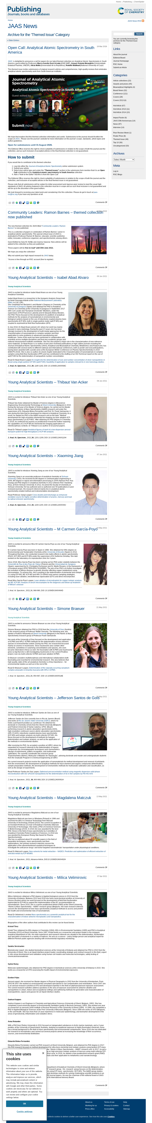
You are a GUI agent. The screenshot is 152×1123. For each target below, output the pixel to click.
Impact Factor (118, 118)
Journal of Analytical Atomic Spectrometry (45, 166)
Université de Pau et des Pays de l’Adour (24, 564)
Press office (90, 1109)
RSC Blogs (117, 174)
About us (88, 1102)
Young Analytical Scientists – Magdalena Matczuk (49, 797)
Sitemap (126, 1109)
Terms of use (109, 1102)
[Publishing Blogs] (76, 11)
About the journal (120, 54)
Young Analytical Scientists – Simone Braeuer (46, 608)
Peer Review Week (121, 133)
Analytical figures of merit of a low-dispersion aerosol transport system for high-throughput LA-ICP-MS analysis (39, 431)
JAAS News (22, 26)
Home (118, 2)
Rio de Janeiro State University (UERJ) (34, 721)
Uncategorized (119, 146)
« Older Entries (13, 40)
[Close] (43, 1053)
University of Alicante (55, 552)
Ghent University (49, 405)
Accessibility (109, 1109)
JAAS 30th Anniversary (122, 121)
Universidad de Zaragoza (65, 564)
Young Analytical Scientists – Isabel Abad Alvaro (48, 277)
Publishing (127, 2)
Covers (116, 97)
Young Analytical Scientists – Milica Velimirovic (47, 877)
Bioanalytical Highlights (122, 87)
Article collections (120, 81)
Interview (117, 127)
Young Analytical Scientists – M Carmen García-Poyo (53, 529)
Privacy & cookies (111, 1106)
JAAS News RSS (135, 21)
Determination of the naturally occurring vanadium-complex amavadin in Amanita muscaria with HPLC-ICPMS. (39, 669)
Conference (118, 94)
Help (125, 1102)
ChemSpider (139, 2)
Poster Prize (118, 136)
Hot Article (117, 106)
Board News (118, 90)
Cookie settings (25, 1111)
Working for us (91, 1106)
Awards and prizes (120, 84)
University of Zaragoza (17, 307)
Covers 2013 (118, 100)
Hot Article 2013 (119, 109)
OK (24, 1104)
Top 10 (116, 142)
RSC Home (117, 64)
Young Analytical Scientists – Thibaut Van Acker (48, 382)
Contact (126, 1106)
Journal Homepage (121, 61)
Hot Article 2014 (119, 112)
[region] (24, 1085)
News (115, 124)
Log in (115, 171)
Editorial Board (119, 58)
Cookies (111, 1117)
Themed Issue (119, 139)
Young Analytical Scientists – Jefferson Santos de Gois (54, 698)
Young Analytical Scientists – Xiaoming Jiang (45, 455)
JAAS (17, 139)
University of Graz (57, 629)
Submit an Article (120, 67)
